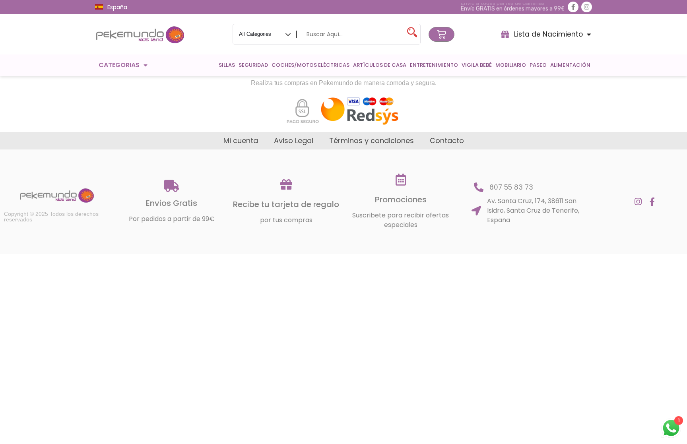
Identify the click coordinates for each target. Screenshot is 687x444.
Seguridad (253, 65)
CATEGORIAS (119, 65)
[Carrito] (441, 34)
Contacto (447, 140)
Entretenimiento (434, 65)
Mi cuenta (240, 140)
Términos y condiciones (371, 140)
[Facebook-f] (573, 7)
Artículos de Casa (379, 65)
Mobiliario (510, 65)
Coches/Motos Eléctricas (310, 65)
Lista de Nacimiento (548, 34)
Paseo (538, 65)
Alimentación (570, 65)
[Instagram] (586, 7)
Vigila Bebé (477, 65)
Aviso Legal (293, 140)
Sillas (227, 65)
